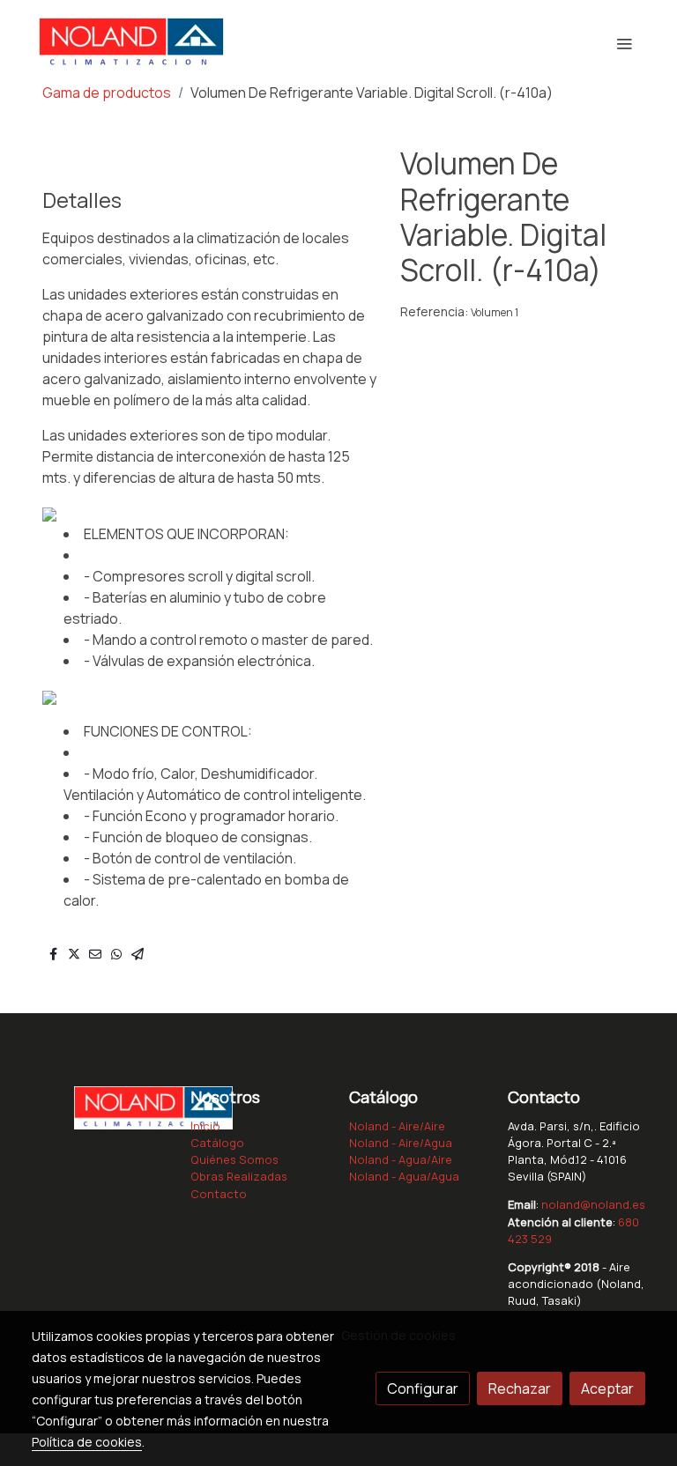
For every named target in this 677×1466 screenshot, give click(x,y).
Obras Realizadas (238, 1176)
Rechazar (519, 1388)
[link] (131, 43)
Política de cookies (87, 1441)
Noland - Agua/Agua (404, 1176)
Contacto (218, 1194)
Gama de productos (106, 92)
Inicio (205, 1126)
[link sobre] (100, 1106)
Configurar (422, 1388)
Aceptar (607, 1388)
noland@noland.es (593, 1204)
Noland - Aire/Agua (400, 1143)
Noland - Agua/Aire (400, 1159)
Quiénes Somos (234, 1159)
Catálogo (217, 1143)
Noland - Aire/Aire (397, 1126)
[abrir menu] (624, 43)
